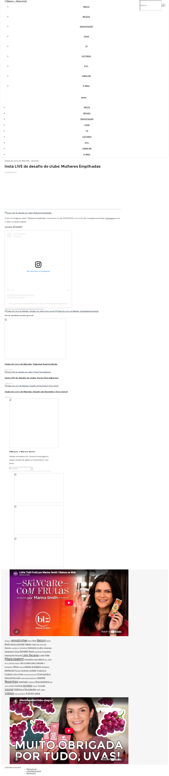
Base (34, 641)
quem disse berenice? (28, 678)
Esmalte (24, 651)
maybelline (29, 659)
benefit (48, 641)
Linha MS (86, 76)
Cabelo (28, 644)
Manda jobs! (31, 773)
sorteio (27, 685)
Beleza (86, 17)
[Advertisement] (63, 191)
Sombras (19, 686)
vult (38, 690)
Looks (42, 655)
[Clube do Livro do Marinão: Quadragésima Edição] (77, 311)
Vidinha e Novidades (25, 689)
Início (86, 7)
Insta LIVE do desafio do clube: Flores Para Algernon (32, 378)
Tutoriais (41, 686)
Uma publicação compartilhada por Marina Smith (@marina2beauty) (38, 304)
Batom (41, 640)
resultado (23, 681)
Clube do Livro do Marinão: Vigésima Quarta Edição (31, 364)
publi (18, 678)
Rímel (37, 682)
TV (86, 46)
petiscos (9, 670)
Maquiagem (14, 659)
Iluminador (46, 651)
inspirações (10, 655)
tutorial (9, 689)
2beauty (8, 641)
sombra (11, 686)
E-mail (86, 86)
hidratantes (38, 652)
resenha (41, 677)
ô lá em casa (33, 693)
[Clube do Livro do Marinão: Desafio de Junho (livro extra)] (30, 311)
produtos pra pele (30, 674)
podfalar (32, 670)
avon (30, 641)
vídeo (43, 690)
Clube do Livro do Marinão (17, 161)
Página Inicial (31, 769)
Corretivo (23, 648)
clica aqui (109, 218)
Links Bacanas (30, 655)
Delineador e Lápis (35, 648)
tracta (35, 686)
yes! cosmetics (20, 694)
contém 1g (15, 648)
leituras (25, 309)
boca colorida (17, 644)
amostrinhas (19, 640)
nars (45, 659)
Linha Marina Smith (33, 771)
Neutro (17, 663)
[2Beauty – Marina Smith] (16, 1)
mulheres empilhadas (36, 309)
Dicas (17, 651)
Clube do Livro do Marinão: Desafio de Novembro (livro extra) (36, 391)
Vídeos (9, 693)
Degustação (86, 26)
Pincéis (18, 671)
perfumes (45, 667)
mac (47, 655)
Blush (7, 644)
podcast (25, 670)
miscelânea (39, 659)
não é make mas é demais (31, 663)
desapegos (9, 651)
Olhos (16, 666)
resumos (31, 682)
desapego (48, 648)
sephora (44, 681)
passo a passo (32, 666)
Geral (31, 651)
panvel (21, 667)
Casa (86, 36)
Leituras (86, 56)
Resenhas (11, 682)
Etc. (86, 66)
